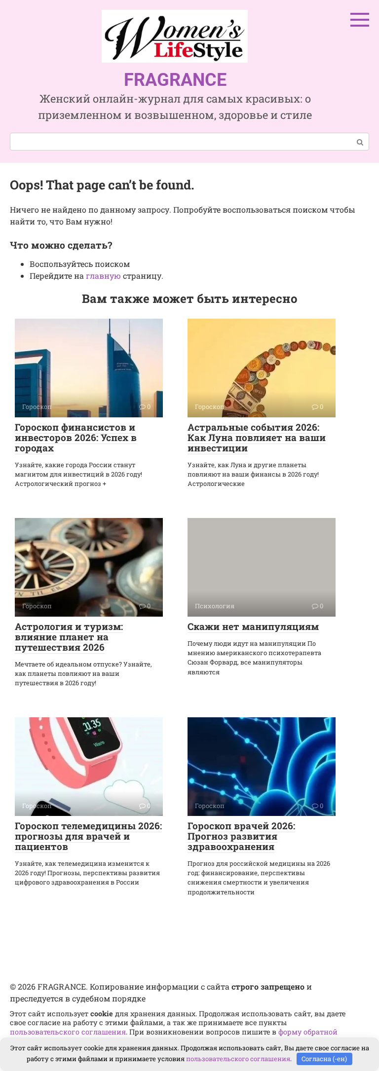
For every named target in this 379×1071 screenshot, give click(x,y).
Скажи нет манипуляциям (253, 626)
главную (103, 275)
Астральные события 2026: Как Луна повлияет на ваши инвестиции (257, 437)
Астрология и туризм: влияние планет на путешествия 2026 (69, 636)
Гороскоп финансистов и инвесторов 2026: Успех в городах (76, 437)
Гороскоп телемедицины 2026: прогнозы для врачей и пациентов (88, 835)
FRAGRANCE (175, 80)
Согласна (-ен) (324, 1058)
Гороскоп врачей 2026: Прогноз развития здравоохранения (241, 835)
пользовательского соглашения (68, 1031)
